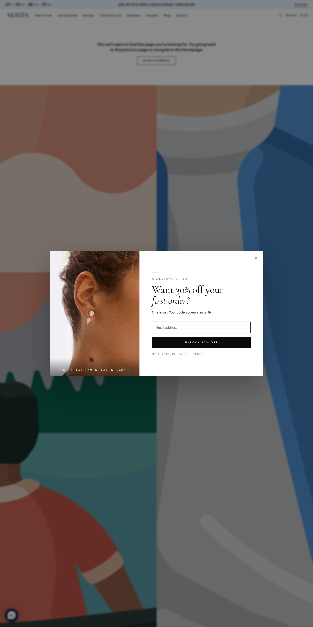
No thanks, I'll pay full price (177, 354)
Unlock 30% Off (201, 342)
